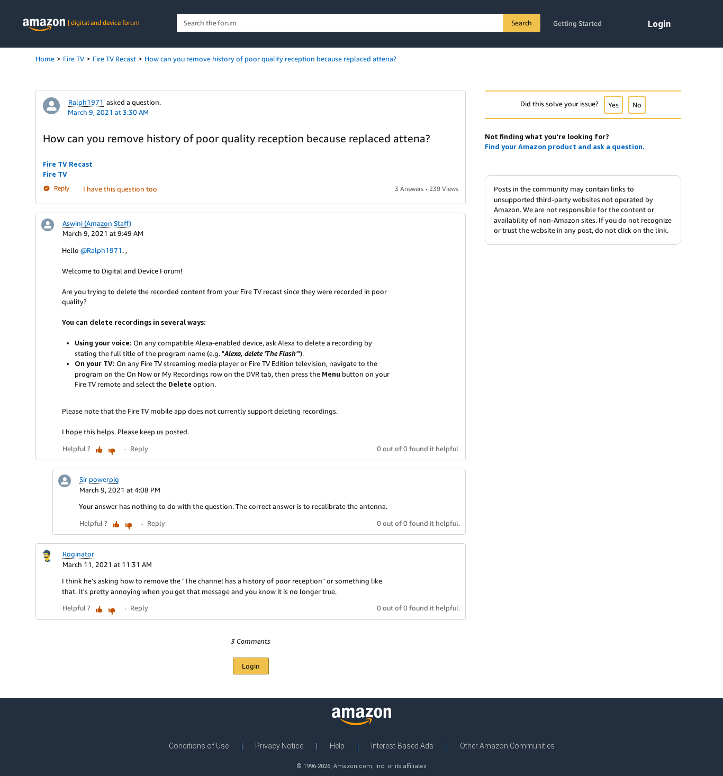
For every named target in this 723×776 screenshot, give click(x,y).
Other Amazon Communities (507, 746)
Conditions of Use (199, 746)
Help (337, 746)
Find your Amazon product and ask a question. (565, 146)
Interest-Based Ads (402, 746)
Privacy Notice (279, 746)
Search (521, 23)
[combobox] (358, 23)
